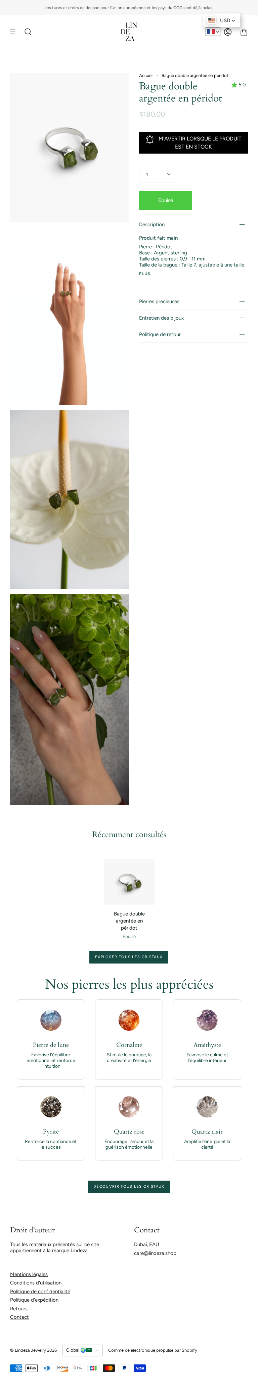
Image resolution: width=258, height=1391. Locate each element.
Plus (144, 274)
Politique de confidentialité (40, 1291)
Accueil (146, 75)
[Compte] (228, 31)
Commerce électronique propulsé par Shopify (152, 1350)
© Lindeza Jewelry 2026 (33, 1350)
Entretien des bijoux (161, 318)
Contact (19, 1317)
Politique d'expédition (34, 1300)
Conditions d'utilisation (35, 1283)
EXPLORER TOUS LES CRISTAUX (129, 957)
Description (152, 224)
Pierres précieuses (159, 301)
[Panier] (244, 31)
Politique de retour (160, 334)
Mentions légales (29, 1274)
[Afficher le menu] (15, 31)
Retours (19, 1309)
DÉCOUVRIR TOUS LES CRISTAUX (129, 1186)
